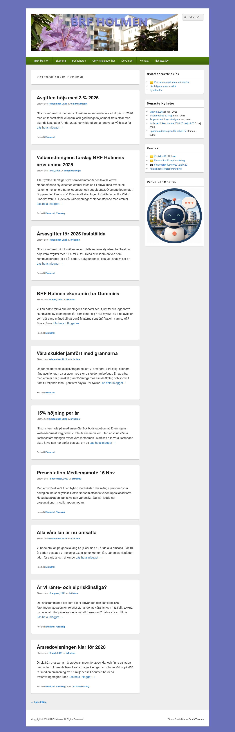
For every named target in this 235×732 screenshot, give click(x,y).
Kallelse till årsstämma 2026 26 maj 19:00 (172, 123)
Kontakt (144, 60)
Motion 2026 (156, 111)
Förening (60, 213)
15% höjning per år (58, 412)
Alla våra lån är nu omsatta (67, 532)
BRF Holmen (41, 60)
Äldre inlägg (38, 702)
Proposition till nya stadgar (164, 119)
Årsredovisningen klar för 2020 (71, 646)
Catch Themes (196, 719)
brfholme (75, 239)
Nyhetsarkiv (162, 60)
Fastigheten (79, 60)
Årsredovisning (81, 686)
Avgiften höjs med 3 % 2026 (68, 97)
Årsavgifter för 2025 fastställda (71, 233)
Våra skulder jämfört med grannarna (77, 353)
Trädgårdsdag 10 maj (161, 115)
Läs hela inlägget (50, 127)
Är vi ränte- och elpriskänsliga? (72, 587)
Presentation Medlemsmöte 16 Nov (76, 472)
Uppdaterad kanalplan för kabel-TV (168, 131)
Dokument (127, 60)
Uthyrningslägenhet (103, 60)
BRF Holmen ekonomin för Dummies (78, 293)
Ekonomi (61, 60)
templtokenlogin (78, 103)
